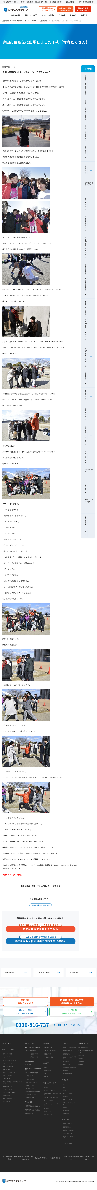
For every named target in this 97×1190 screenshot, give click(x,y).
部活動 (64, 1090)
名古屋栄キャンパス (31, 1095)
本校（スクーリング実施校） (32, 1048)
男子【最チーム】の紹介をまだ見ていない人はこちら (23, 99)
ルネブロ (33, 21)
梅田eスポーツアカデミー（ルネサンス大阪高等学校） (32, 1109)
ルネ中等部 (81, 1061)
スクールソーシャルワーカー (69, 1103)
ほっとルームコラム (68, 1130)
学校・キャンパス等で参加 (51, 1097)
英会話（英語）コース (9, 1095)
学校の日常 (85, 489)
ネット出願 (66, 1061)
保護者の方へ (10, 972)
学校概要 (46, 1063)
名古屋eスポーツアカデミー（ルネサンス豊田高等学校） (32, 1105)
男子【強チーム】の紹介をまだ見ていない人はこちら (23, 104)
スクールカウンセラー (69, 1100)
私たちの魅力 (15, 15)
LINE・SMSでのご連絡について (85, 1051)
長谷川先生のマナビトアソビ (69, 1136)
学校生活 (84, 15)
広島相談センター (29, 1114)
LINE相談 (46, 1108)
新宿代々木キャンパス (89, 184)
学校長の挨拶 (47, 1070)
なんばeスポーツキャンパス (86, 356)
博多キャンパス (85, 396)
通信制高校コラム (67, 1124)
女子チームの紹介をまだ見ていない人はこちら (21, 93)
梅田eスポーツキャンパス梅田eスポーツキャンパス (86, 321)
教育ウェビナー (48, 1114)
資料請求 (46, 1087)
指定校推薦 (66, 1110)
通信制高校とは (67, 1127)
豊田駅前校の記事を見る (40, 905)
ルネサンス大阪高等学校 (85, 85)
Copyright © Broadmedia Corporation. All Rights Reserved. (75, 1181)
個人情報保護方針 (83, 1048)
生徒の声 (62, 15)
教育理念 (46, 1067)
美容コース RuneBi (8, 1066)
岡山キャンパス (85, 378)
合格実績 (65, 1107)
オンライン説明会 (48, 1101)
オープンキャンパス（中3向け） (89, 501)
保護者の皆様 (47, 1054)
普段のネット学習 (7, 1054)
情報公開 (46, 1077)
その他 (85, 533)
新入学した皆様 (48, 1048)
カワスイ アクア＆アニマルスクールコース (12, 1082)
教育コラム (65, 1119)
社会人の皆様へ (70, 2)
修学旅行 (65, 1097)
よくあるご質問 (43, 972)
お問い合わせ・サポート (51, 1083)
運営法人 (80, 1064)
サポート (65, 1084)
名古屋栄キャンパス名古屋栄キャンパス (85, 279)
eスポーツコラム (67, 1133)
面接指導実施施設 (29, 1061)
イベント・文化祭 (67, 1093)
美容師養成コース (7, 1086)
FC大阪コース (6, 1102)
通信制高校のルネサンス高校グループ (14, 21)
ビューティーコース (8, 1089)
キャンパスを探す (48, 15)
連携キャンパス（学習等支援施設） (33, 1069)
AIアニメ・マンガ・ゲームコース (11, 1072)
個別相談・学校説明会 (49, 1090)
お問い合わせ (82, 1055)
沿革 (45, 1074)
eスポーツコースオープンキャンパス (52, 1104)
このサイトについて (84, 1043)
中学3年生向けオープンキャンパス (52, 1093)
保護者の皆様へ (57, 2)
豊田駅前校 (43, 21)
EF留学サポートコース (9, 1092)
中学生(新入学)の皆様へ (10, 2)
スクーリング (6, 1057)
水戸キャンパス (85, 152)
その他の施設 (28, 1102)
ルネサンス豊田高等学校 (85, 110)
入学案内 (73, 15)
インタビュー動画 (48, 1057)
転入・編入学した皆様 (49, 1051)
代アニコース (6, 1079)
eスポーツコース (86, 456)
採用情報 (80, 1058)
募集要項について (67, 1051)
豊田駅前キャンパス (85, 223)
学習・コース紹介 (31, 15)
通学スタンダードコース (85, 435)
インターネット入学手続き (69, 1057)
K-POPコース (89, 470)
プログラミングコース (9, 1076)
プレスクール (47, 1111)
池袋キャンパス (85, 170)
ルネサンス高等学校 (85, 133)
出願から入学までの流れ (69, 1048)
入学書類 (65, 1071)
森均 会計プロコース (9, 1099)
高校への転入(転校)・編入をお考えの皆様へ (35, 2)
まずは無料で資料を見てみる (40, 928)
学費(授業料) (66, 1054)
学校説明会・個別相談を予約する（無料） (40, 940)
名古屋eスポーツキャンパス (86, 248)
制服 (64, 1087)
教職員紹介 (66, 1113)
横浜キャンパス (85, 204)
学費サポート (66, 1064)
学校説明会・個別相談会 (69, 1067)
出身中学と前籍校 (67, 1074)
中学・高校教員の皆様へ (86, 2)
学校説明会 (85, 521)
